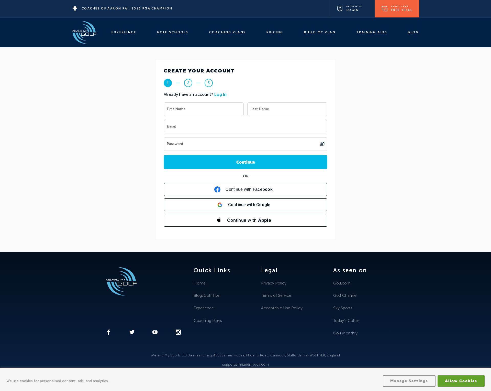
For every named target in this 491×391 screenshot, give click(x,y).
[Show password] (322, 143)
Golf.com (342, 283)
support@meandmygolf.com (245, 364)
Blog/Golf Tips (207, 295)
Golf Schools (172, 32)
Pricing (274, 32)
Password (175, 144)
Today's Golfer (346, 320)
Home (200, 283)
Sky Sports (342, 307)
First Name (176, 109)
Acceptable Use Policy (282, 307)
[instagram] (178, 333)
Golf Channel (345, 295)
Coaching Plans (227, 32)
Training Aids (371, 32)
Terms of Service (276, 295)
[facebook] (108, 333)
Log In (220, 94)
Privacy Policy (273, 283)
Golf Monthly (345, 333)
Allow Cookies (461, 381)
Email (171, 126)
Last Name (259, 109)
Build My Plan (320, 32)
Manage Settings (409, 381)
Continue (245, 162)
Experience (123, 32)
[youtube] (155, 333)
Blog (413, 32)
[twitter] (132, 333)
